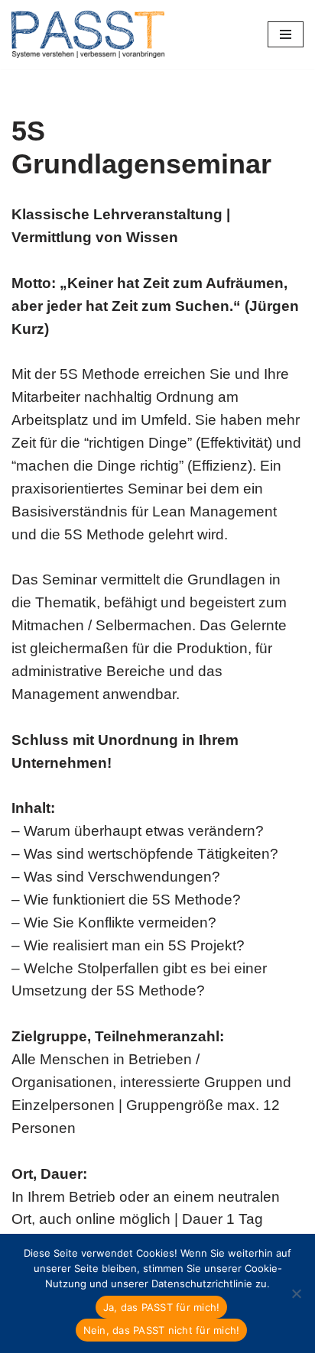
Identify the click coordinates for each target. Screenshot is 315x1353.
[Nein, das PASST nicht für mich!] (296, 1293)
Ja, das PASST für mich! (161, 1307)
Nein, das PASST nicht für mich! (161, 1330)
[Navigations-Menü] (286, 34)
